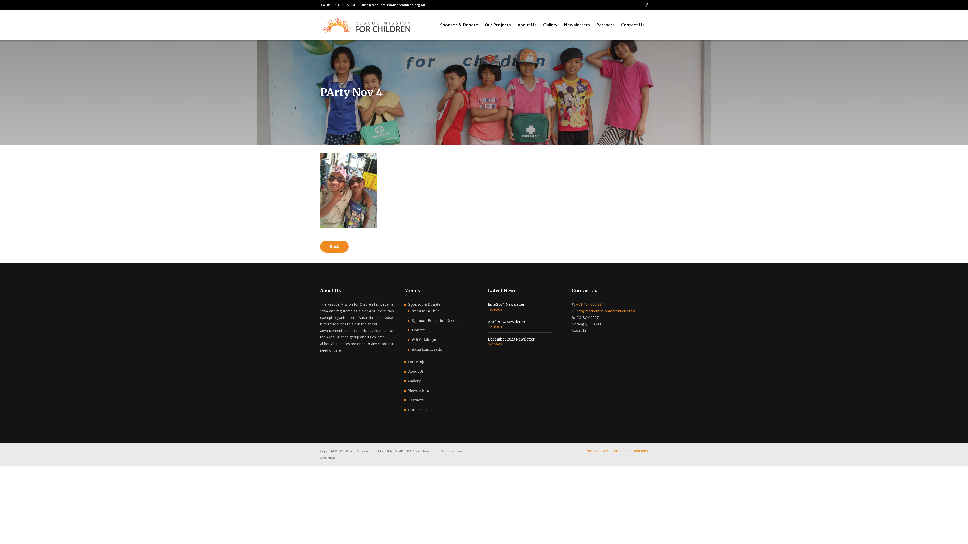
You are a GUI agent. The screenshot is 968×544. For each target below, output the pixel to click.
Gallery (414, 381)
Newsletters (418, 390)
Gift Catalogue (424, 339)
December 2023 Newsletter (511, 339)
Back (334, 246)
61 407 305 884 (343, 5)
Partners (416, 400)
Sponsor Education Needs (434, 320)
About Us (416, 371)
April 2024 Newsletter (506, 322)
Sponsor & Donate (424, 304)
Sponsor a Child (426, 311)
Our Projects (419, 362)
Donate (418, 330)
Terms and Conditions (630, 450)
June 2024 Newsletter (506, 304)
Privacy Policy (597, 450)
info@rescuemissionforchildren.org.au (606, 311)
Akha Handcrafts (427, 349)
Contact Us (417, 409)
